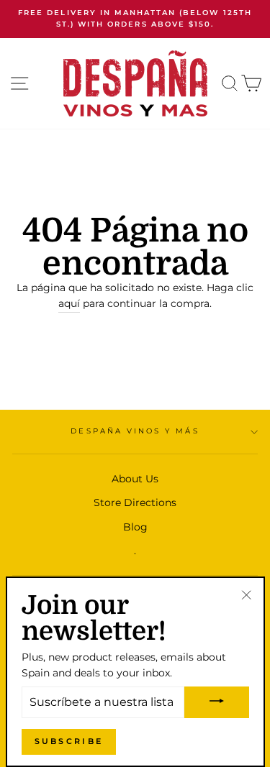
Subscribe (69, 741)
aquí (69, 303)
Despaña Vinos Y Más (135, 431)
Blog (135, 527)
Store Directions (135, 502)
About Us (135, 478)
